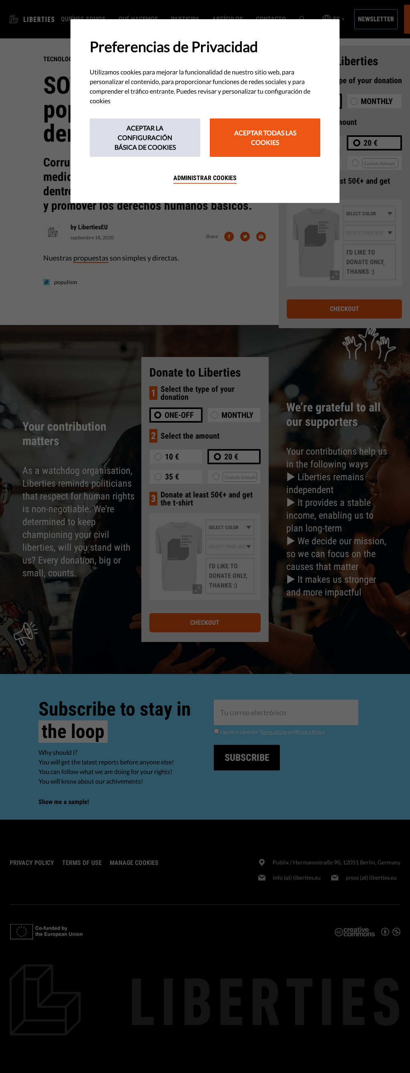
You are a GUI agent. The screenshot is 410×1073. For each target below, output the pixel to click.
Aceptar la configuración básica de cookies (145, 137)
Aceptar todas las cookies (265, 137)
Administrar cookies (205, 178)
